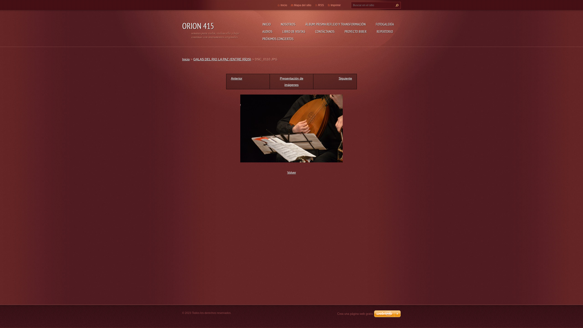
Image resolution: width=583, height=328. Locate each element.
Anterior (236, 78)
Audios (267, 31)
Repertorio (385, 31)
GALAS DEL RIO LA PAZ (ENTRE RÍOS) (222, 59)
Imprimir (336, 5)
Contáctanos (325, 31)
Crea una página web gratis (355, 313)
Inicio (266, 24)
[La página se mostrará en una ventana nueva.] (291, 128)
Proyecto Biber (356, 31)
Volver (291, 172)
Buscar (396, 5)
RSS (321, 5)
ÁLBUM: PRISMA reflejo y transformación (335, 24)
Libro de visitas (293, 31)
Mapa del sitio (302, 5)
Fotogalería (385, 24)
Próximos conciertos (278, 38)
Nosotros (288, 24)
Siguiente (345, 78)
